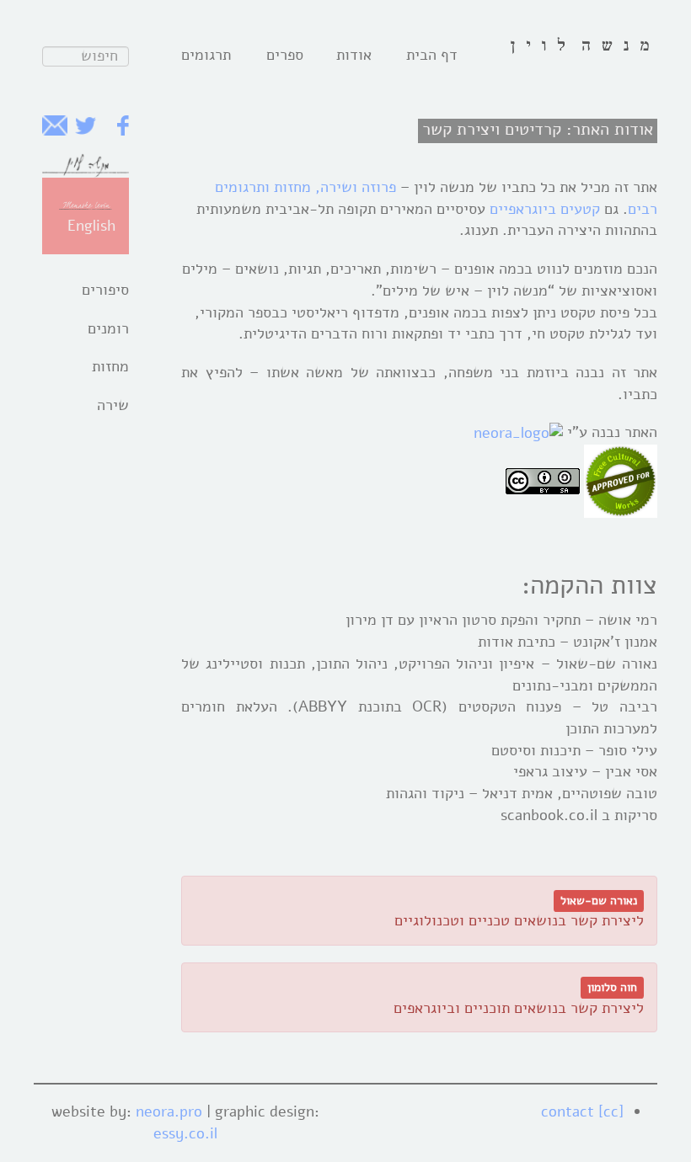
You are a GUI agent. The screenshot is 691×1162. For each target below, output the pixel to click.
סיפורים (105, 290)
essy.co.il (185, 1133)
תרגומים (206, 55)
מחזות (110, 366)
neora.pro (169, 1111)
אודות (354, 55)
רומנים (108, 328)
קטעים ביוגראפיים (545, 209)
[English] (85, 205)
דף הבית (432, 55)
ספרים (284, 55)
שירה (113, 405)
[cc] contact (582, 1111)
